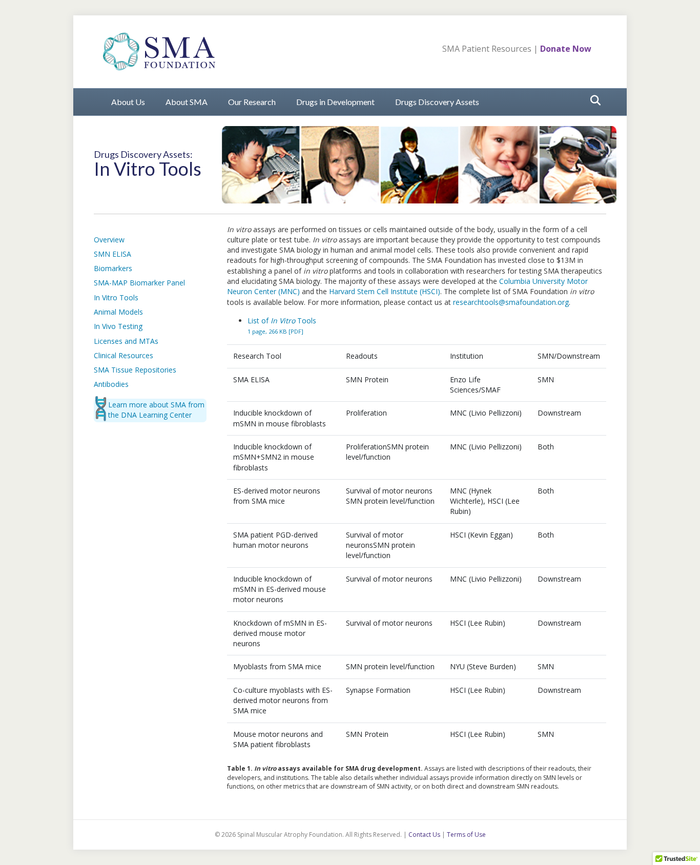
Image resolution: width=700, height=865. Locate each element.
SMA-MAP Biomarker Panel (139, 282)
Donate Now (565, 48)
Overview (109, 239)
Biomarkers (113, 268)
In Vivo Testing (118, 326)
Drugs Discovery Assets (437, 102)
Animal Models (118, 312)
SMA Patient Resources (486, 48)
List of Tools (282, 325)
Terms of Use (466, 834)
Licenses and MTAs (126, 341)
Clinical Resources (123, 355)
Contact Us (424, 834)
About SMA (187, 102)
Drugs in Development (335, 102)
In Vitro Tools (116, 297)
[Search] (592, 100)
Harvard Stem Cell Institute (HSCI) (384, 291)
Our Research (252, 102)
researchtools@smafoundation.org (511, 302)
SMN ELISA (112, 254)
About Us (128, 102)
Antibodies (111, 384)
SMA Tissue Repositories (135, 370)
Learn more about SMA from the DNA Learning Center (156, 410)
